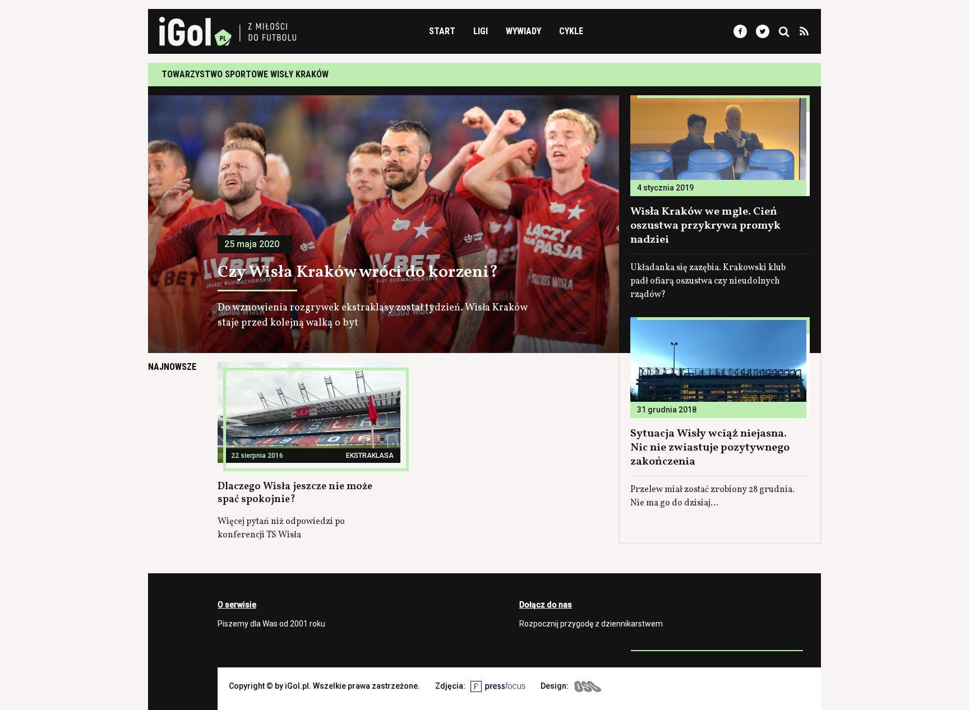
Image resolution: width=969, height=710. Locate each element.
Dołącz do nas (545, 604)
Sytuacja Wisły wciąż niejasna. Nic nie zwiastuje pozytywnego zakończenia (710, 448)
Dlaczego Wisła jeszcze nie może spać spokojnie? (295, 493)
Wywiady (523, 31)
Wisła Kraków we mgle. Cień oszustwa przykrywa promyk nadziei (705, 226)
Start (442, 31)
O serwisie (237, 604)
